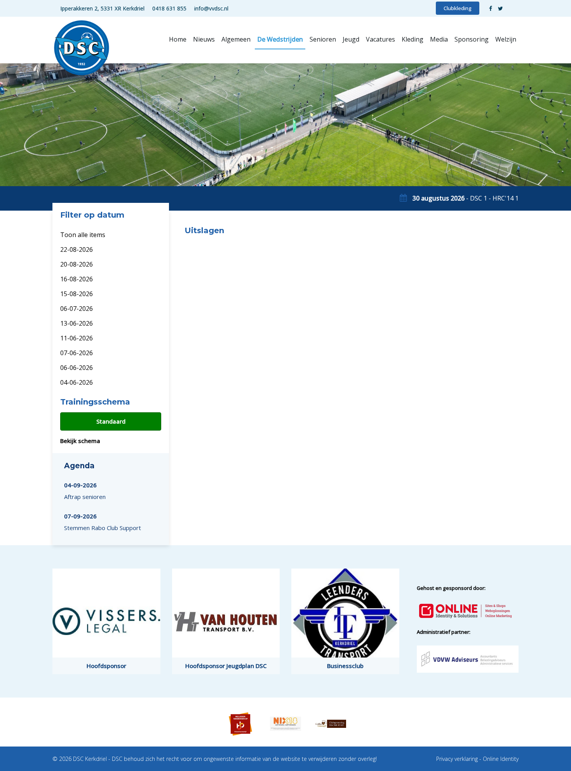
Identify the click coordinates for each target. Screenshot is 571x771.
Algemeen (236, 39)
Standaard (110, 421)
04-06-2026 (76, 382)
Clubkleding (458, 8)
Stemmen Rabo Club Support (102, 522)
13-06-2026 (76, 323)
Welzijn (505, 39)
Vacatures (380, 39)
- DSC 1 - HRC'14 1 (466, 198)
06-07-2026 (76, 308)
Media (439, 39)
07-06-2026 (76, 353)
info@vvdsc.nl (211, 8)
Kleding (412, 39)
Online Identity (501, 758)
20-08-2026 (76, 264)
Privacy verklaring (457, 758)
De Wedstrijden (280, 39)
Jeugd (351, 39)
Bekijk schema (80, 441)
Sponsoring (471, 39)
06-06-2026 (76, 367)
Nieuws (204, 39)
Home (177, 39)
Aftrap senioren (85, 491)
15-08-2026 (76, 294)
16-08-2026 (76, 279)
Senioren (323, 39)
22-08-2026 (76, 249)
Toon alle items (82, 234)
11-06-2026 (76, 338)
